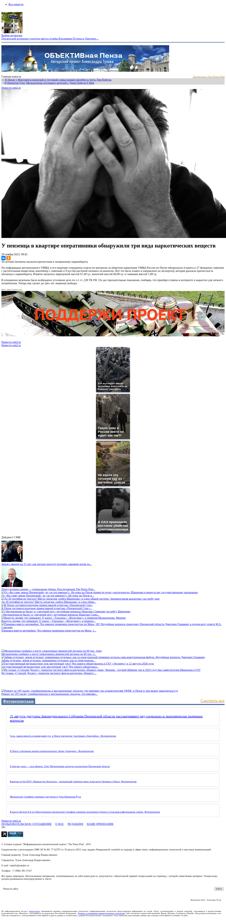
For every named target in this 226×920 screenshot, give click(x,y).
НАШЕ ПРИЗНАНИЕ (100, 823)
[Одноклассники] (8, 258)
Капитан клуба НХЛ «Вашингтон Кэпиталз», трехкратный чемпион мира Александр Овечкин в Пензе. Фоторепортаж (73, 781)
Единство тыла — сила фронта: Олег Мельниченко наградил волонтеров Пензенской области (60, 766)
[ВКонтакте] (3, 258)
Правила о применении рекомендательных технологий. (101, 913)
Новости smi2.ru (11, 87)
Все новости (15, 4)
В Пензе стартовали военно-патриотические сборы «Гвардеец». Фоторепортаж (52, 751)
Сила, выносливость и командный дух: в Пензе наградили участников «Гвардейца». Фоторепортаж (63, 736)
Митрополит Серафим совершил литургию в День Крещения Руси (45, 796)
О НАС (59, 823)
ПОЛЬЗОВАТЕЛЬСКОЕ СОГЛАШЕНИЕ (26, 823)
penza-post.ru (34, 911)
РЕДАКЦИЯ (75, 823)
